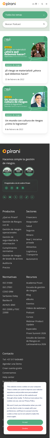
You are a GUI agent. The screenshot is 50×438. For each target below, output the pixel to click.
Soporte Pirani (10, 381)
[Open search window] (42, 4)
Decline (25, 428)
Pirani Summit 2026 (36, 333)
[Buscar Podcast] (44, 24)
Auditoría (7, 263)
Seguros (30, 230)
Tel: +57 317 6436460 (13, 359)
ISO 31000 (7, 282)
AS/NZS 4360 (9, 304)
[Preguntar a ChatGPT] (6, 188)
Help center (8, 377)
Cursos (29, 316)
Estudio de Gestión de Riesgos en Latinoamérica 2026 (36, 341)
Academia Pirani (34, 282)
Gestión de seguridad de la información (10, 240)
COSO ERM (8, 291)
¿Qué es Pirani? (10, 217)
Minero (29, 235)
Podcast (30, 312)
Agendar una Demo (12, 363)
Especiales (31, 328)
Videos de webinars (36, 308)
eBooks (30, 299)
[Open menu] (46, 4)
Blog (28, 294)
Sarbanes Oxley (10, 296)
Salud (29, 226)
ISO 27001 (7, 287)
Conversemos (9, 372)
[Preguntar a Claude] (23, 188)
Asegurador (32, 221)
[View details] (4, 197)
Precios (6, 267)
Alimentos (31, 247)
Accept (25, 422)
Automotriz (32, 259)
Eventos (30, 303)
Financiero (31, 217)
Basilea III (7, 300)
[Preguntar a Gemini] (17, 188)
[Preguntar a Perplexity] (12, 188)
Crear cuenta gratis (12, 368)
